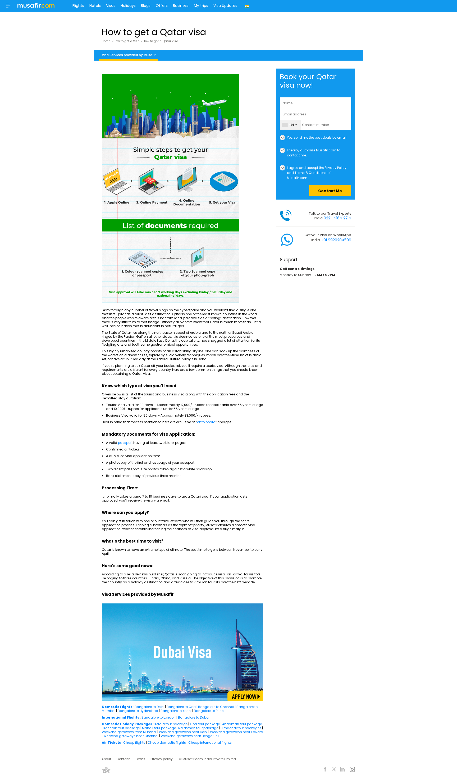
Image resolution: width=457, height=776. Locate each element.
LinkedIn (342, 770)
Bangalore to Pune (208, 711)
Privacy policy (161, 759)
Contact (123, 759)
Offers (162, 5)
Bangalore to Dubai (193, 717)
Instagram (352, 770)
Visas (110, 5)
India (247, 6)
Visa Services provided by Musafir (129, 55)
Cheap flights (134, 742)
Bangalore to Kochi (176, 711)
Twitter (334, 770)
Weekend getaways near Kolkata (236, 732)
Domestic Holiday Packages (127, 724)
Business (181, 5)
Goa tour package (205, 724)
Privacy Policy (335, 167)
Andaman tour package (242, 724)
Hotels (95, 5)
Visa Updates (225, 5)
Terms (140, 759)
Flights (78, 5)
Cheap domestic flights (167, 742)
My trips (201, 5)
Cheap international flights (210, 742)
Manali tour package (159, 728)
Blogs (145, 5)
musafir (35, 7)
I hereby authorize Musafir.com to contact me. (313, 150)
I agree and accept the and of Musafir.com (316, 167)
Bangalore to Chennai (216, 707)
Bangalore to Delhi (149, 707)
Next (253, 652)
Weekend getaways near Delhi (183, 732)
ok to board (206, 422)
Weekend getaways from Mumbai (129, 732)
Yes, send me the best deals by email (316, 137)
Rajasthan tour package (198, 728)
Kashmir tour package (121, 728)
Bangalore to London (158, 717)
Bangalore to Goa (181, 707)
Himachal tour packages (241, 728)
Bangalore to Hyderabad (138, 711)
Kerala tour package (171, 724)
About (106, 759)
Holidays (128, 5)
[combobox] (290, 125)
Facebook (325, 770)
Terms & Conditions (311, 172)
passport (125, 442)
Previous (110, 652)
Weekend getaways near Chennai (130, 736)
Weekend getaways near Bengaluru (190, 736)
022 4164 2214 (337, 218)
